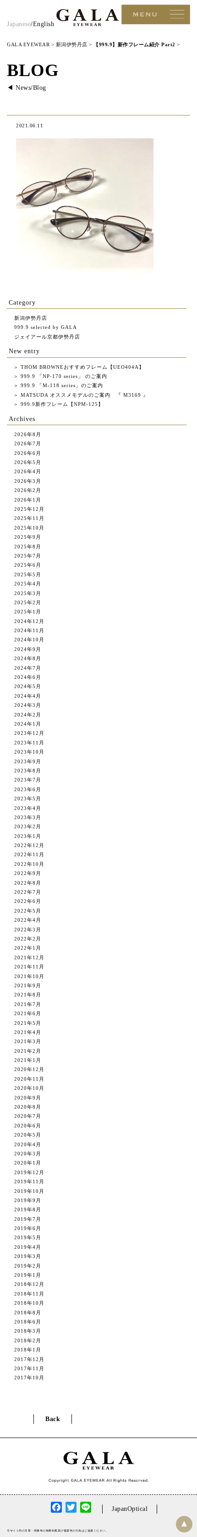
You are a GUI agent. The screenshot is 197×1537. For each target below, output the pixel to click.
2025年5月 (27, 574)
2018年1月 (27, 1349)
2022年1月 (27, 948)
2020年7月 (27, 1116)
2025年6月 (27, 565)
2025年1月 (27, 611)
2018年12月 (29, 1284)
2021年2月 (27, 1051)
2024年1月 (27, 724)
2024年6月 (27, 677)
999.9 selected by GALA (45, 327)
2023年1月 (27, 836)
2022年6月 (27, 901)
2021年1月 (27, 1060)
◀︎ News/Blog (26, 87)
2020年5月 (27, 1135)
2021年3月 (27, 1041)
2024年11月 (29, 630)
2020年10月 (29, 1088)
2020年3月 (27, 1153)
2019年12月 (29, 1172)
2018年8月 (27, 1312)
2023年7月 (27, 779)
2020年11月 (29, 1079)
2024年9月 (27, 649)
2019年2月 (27, 1266)
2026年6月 (27, 453)
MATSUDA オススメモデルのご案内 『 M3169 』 (83, 395)
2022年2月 (27, 938)
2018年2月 (27, 1340)
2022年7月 (27, 892)
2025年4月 (27, 583)
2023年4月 (27, 808)
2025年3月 (27, 593)
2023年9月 (27, 761)
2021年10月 (29, 976)
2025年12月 (29, 509)
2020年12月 (29, 1069)
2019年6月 (27, 1228)
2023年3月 (27, 817)
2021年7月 (27, 1004)
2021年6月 (27, 1013)
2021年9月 (27, 985)
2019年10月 (29, 1191)
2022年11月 (29, 854)
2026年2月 (27, 490)
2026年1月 (27, 500)
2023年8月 (27, 770)
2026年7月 (27, 443)
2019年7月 (27, 1219)
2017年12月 (29, 1359)
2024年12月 (29, 621)
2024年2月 (27, 714)
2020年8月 (27, 1107)
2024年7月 (27, 668)
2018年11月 (29, 1293)
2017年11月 (29, 1368)
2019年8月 (27, 1209)
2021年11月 (29, 966)
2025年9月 (27, 537)
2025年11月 (29, 518)
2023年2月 (27, 826)
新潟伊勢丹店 (30, 318)
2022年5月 (27, 910)
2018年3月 (27, 1331)
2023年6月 (27, 789)
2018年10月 (29, 1303)
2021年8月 (27, 994)
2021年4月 (27, 1032)
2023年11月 (29, 742)
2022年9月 (27, 873)
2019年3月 (27, 1256)
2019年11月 (29, 1181)
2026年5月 (27, 462)
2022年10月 (29, 864)
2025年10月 (29, 528)
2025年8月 (27, 546)
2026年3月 (27, 481)
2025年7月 (27, 555)
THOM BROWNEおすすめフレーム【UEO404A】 (81, 367)
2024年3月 (27, 705)
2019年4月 (27, 1247)
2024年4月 (27, 696)
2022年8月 (27, 883)
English (44, 24)
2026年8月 (27, 434)
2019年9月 (27, 1200)
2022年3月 (27, 929)
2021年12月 (29, 957)
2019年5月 (27, 1237)
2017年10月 (29, 1377)
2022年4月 (27, 920)
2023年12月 (29, 733)
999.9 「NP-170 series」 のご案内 (63, 376)
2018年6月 (27, 1321)
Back (52, 1419)
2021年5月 (27, 1023)
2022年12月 (29, 845)
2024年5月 (27, 686)
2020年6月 (27, 1125)
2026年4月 (27, 471)
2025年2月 (27, 602)
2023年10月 (29, 752)
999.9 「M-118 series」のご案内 (61, 385)
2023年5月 (27, 798)
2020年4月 (27, 1144)
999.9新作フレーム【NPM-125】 (61, 404)
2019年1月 (27, 1275)
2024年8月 (27, 658)
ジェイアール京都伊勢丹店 (47, 336)
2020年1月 (27, 1162)
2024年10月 (29, 639)
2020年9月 (27, 1097)
